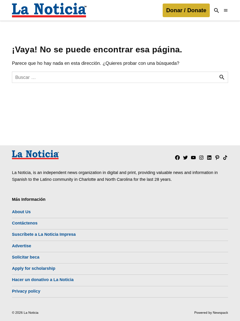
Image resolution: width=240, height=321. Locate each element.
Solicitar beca (25, 257)
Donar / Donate (186, 10)
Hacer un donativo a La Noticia (43, 279)
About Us (21, 211)
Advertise (21, 246)
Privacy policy (26, 291)
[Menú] (225, 10)
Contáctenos (25, 223)
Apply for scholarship (33, 268)
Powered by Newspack (211, 312)
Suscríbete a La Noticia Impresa (44, 234)
